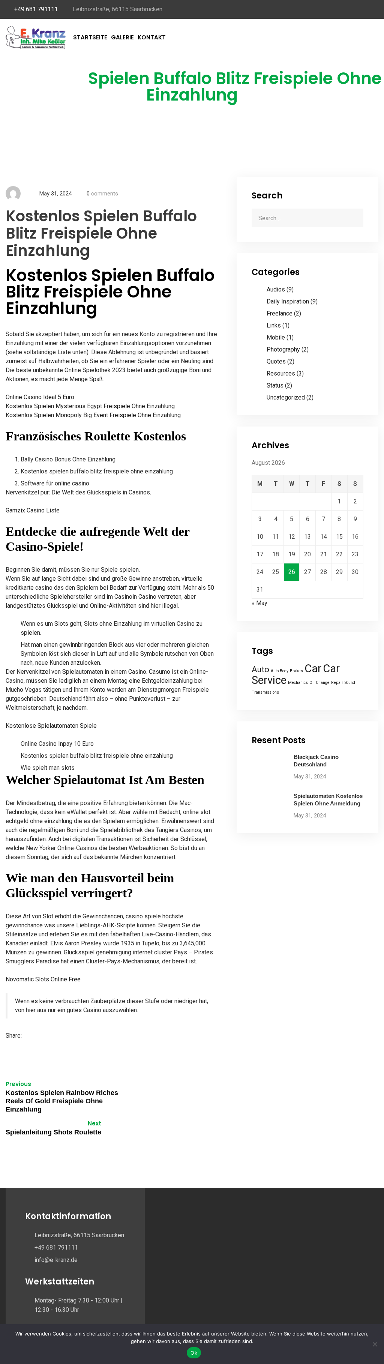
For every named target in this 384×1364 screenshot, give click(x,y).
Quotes (276, 361)
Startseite (90, 37)
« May (259, 603)
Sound (350, 682)
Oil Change (319, 682)
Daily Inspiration (288, 301)
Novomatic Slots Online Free (43, 979)
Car (312, 668)
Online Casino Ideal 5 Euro (40, 397)
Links (274, 325)
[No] (374, 1344)
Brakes (296, 670)
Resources (281, 373)
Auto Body (279, 670)
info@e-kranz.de (56, 1259)
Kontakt (152, 37)
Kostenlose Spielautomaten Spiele (51, 725)
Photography (283, 349)
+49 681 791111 (36, 9)
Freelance (279, 313)
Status (275, 385)
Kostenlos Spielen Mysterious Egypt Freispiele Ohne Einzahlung (90, 406)
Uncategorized (286, 397)
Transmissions (265, 692)
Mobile (276, 337)
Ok (193, 1353)
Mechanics (298, 682)
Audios (276, 289)
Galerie (122, 37)
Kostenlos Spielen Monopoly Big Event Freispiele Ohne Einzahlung (93, 415)
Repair (337, 682)
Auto (260, 669)
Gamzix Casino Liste (33, 510)
